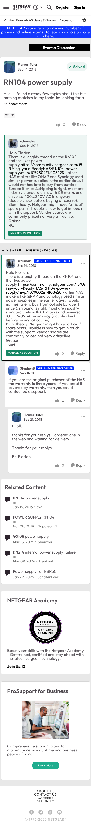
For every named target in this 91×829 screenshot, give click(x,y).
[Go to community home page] (22, 7)
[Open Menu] (84, 20)
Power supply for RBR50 (34, 571)
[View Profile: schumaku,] (13, 143)
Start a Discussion (59, 47)
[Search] (49, 7)
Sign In (79, 7)
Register (63, 7)
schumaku (27, 141)
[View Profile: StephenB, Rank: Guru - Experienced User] (13, 370)
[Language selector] (38, 7)
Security (45, 801)
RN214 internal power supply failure (44, 552)
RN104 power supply (31, 497)
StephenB (27, 368)
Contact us (45, 794)
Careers (46, 798)
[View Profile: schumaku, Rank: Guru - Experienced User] (10, 263)
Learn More (45, 765)
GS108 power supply (31, 536)
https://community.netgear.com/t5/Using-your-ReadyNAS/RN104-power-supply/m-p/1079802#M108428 (45, 168)
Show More (18, 104)
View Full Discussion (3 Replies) (31, 250)
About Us (45, 791)
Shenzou (45, 542)
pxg (39, 507)
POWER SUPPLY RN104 (33, 517)
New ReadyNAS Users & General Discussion (41, 20)
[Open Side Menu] (6, 7)
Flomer (23, 64)
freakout (46, 561)
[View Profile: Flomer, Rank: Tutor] (9, 67)
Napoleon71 (47, 526)
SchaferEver (48, 577)
